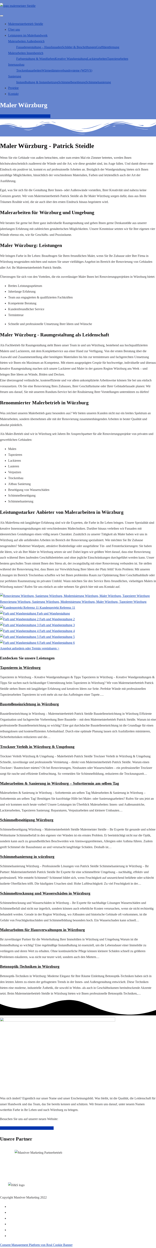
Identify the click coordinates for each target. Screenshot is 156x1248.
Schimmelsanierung (98, 82)
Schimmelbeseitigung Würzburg (26, 820)
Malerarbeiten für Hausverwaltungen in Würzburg (42, 930)
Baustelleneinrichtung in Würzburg (29, 704)
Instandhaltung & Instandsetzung (37, 82)
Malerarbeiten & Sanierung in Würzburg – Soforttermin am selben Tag (59, 783)
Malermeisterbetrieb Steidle (25, 24)
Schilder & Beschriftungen (79, 47)
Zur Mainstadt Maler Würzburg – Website (27, 1128)
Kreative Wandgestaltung (71, 58)
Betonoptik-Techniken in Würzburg (30, 966)
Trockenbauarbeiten (29, 70)
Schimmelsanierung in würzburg (27, 856)
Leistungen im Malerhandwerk (28, 35)
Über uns (14, 29)
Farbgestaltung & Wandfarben (35, 58)
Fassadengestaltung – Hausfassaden (39, 47)
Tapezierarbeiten (117, 58)
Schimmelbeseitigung (72, 82)
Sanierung (14, 76)
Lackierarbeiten (97, 58)
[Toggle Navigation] (1, 15)
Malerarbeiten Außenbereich (26, 41)
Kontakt (13, 94)
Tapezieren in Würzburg (20, 667)
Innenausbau (16, 64)
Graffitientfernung (107, 47)
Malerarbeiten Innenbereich (25, 53)
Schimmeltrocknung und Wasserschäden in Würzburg (45, 893)
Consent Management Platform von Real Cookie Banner (36, 1245)
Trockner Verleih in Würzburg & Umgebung (37, 747)
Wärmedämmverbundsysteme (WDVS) (67, 70)
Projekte (13, 88)
